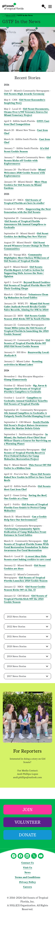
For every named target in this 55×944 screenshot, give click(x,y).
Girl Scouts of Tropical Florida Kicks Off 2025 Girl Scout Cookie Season (27, 343)
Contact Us (27, 862)
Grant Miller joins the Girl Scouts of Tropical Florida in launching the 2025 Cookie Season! (26, 331)
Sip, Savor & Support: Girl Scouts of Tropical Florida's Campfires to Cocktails (25, 388)
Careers (27, 887)
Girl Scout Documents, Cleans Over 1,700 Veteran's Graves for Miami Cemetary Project (26, 112)
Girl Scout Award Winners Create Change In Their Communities (26, 245)
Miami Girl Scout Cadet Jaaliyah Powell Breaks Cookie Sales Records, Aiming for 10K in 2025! (27, 306)
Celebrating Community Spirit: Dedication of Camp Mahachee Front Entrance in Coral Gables (25, 531)
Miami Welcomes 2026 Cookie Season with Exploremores (25, 172)
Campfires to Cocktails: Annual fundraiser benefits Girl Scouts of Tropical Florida (26, 400)
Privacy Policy (27, 882)
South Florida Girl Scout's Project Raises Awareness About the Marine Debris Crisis (26, 425)
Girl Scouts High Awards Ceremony (24, 93)
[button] (44, 6)
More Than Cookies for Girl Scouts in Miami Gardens (25, 184)
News (27, 872)
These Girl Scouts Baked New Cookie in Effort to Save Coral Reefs (27, 477)
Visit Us (27, 867)
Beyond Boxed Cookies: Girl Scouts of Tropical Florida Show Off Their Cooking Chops (27, 285)
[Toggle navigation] (50, 6)
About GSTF (11, 15)
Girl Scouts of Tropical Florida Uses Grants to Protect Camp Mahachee (26, 507)
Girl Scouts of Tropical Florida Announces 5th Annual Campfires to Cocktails (25, 224)
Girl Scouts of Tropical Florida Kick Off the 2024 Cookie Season (25, 598)
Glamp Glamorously (15, 379)
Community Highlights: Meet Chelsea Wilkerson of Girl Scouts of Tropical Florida (26, 257)
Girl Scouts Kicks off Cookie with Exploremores (27, 160)
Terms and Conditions (27, 877)
